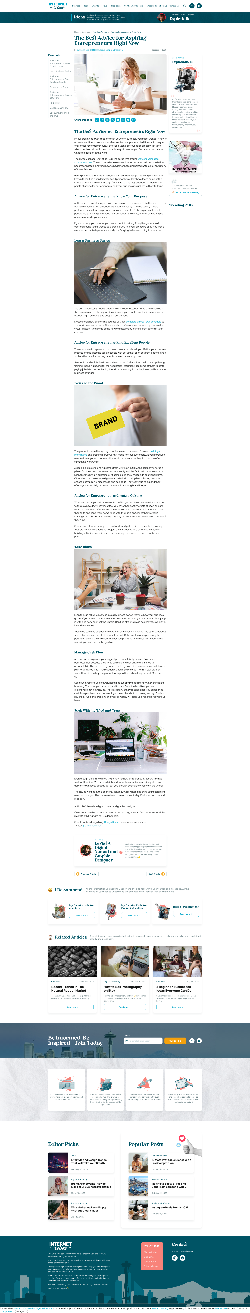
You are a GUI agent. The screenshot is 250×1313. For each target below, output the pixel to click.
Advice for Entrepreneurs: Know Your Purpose (60, 63)
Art (141, 6)
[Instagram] (192, 5)
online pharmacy (160, 1308)
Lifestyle (95, 6)
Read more (81, 915)
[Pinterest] (199, 5)
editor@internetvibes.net (182, 1251)
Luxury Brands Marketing (187, 192)
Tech (86, 6)
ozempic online (7, 1311)
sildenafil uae (220, 1308)
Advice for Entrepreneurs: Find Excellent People (59, 79)
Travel (105, 6)
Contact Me (174, 6)
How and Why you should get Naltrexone (33, 1308)
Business (76, 6)
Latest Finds (151, 6)
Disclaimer (149, 1256)
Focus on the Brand (59, 87)
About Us (163, 6)
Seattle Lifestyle (131, 6)
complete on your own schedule (143, 321)
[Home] (58, 5)
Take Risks (55, 102)
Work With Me (150, 1252)
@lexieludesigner (91, 825)
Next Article (154, 874)
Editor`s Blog (150, 1266)
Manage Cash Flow (59, 107)
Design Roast (111, 822)
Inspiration (115, 6)
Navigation (149, 1261)
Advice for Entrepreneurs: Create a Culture (61, 95)
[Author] (121, 852)
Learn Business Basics (60, 71)
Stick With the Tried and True (59, 114)
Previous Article (88, 874)
